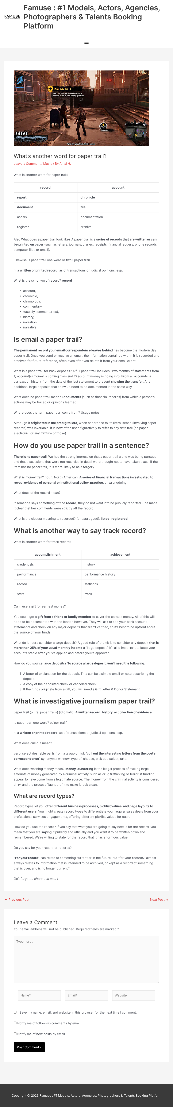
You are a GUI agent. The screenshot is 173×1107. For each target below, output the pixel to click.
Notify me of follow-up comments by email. (49, 1023)
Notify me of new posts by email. (41, 1034)
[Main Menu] (86, 42)
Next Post (159, 899)
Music (47, 164)
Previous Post (17, 899)
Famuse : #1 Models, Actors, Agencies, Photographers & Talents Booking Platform (91, 16)
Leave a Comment (27, 164)
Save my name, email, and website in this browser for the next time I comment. (78, 1012)
